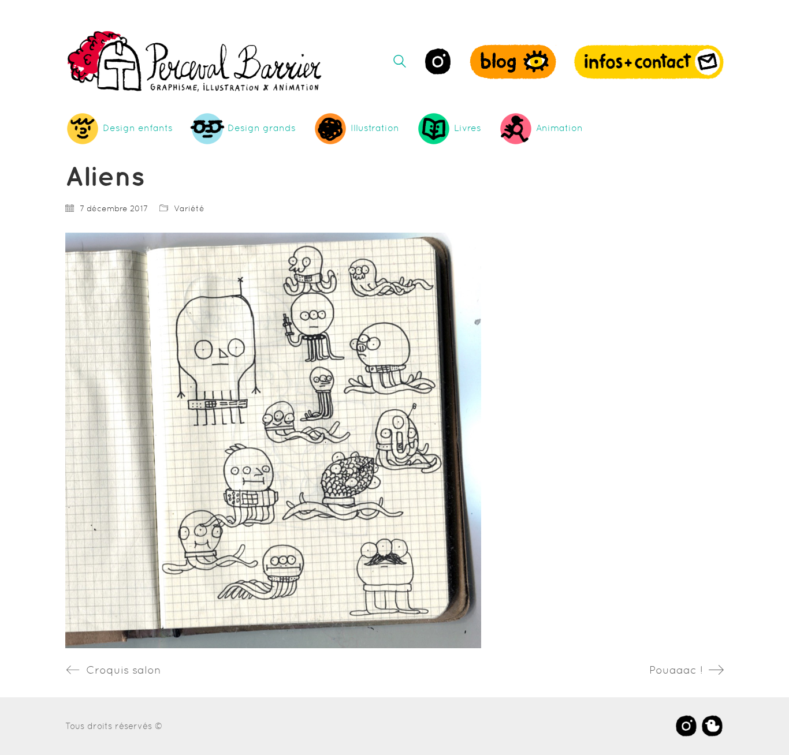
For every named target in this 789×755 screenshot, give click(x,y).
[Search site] (399, 62)
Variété (189, 208)
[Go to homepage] (195, 61)
